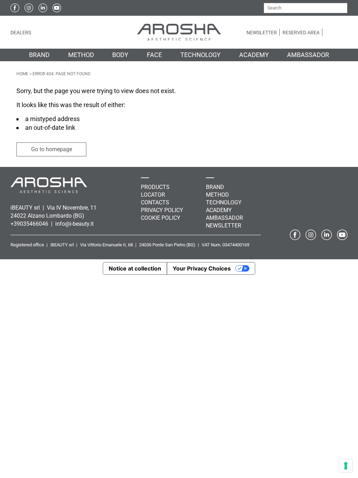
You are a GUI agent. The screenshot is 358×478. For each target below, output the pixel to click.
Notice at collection (135, 268)
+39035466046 (30, 223)
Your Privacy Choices (202, 268)
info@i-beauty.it (74, 223)
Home (22, 73)
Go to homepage (51, 149)
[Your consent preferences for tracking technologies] (345, 465)
